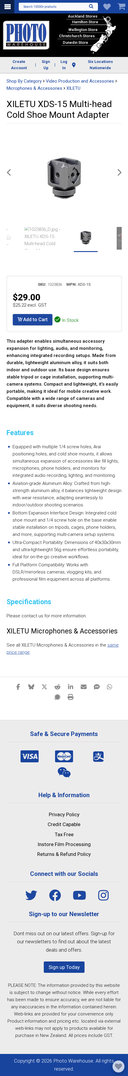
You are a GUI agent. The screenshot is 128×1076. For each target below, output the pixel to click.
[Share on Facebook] (18, 686)
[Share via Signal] (57, 696)
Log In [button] (63, 64)
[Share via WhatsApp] (109, 686)
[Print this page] (70, 696)
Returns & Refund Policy (64, 854)
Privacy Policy (64, 814)
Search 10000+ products (40, 6)
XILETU (73, 88)
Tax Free (64, 834)
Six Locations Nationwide (100, 64)
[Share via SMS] (96, 686)
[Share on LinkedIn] (70, 686)
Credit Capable (64, 824)
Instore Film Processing (64, 844)
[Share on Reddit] (57, 686)
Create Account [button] (19, 64)
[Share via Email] (83, 686)
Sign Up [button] (46, 64)
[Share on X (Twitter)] (44, 686)
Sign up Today (64, 967)
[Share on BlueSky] (31, 686)
